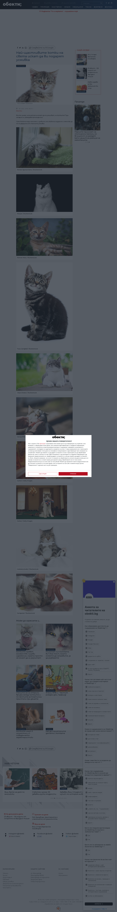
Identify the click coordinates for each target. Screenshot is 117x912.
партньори (42, 443)
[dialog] (58, 456)
